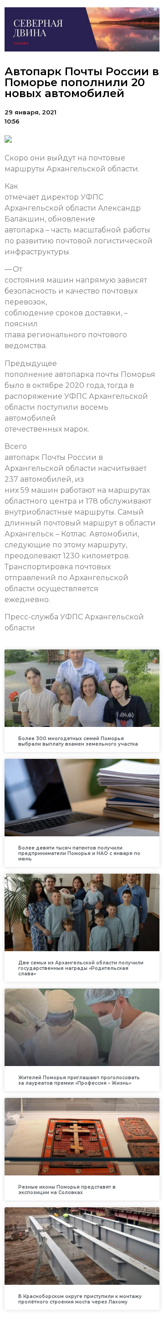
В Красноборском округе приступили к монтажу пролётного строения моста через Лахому (80, 1299)
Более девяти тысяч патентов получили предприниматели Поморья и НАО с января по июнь (79, 853)
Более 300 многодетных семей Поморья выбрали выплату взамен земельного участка (78, 741)
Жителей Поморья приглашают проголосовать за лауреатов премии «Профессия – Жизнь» (79, 1080)
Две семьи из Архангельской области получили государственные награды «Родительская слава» (81, 968)
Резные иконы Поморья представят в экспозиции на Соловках (67, 1189)
